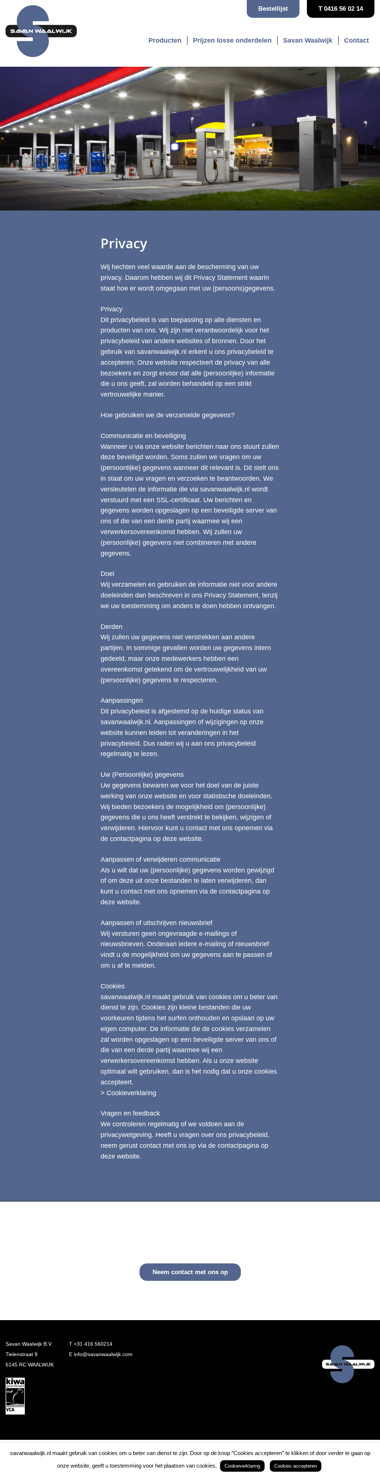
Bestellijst (273, 8)
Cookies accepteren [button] (295, 1466)
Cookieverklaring (242, 1466)
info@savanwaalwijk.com (103, 1354)
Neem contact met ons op (190, 1272)
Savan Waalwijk (307, 40)
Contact (356, 40)
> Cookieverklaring (128, 1093)
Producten (164, 40)
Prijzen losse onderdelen (232, 40)
